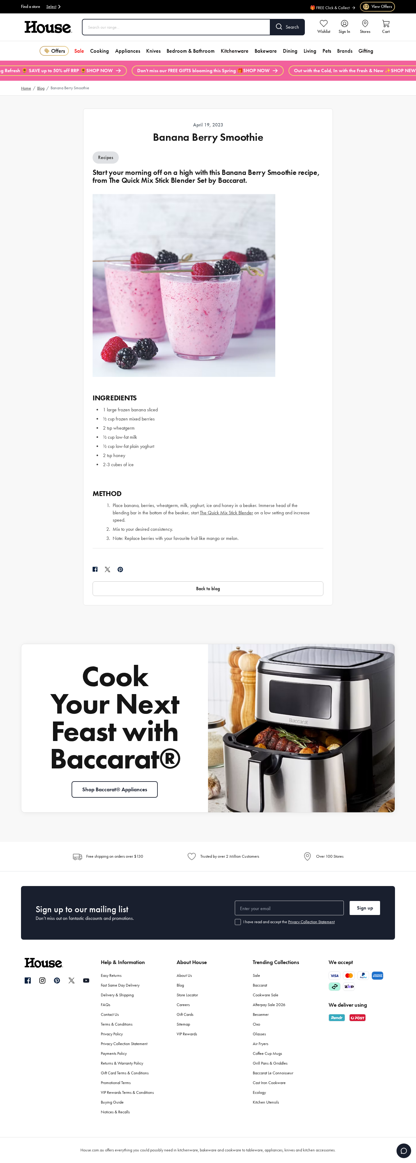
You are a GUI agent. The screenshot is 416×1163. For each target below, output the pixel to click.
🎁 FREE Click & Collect (330, 4)
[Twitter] (72, 980)
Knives (153, 51)
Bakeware (266, 51)
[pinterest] (120, 569)
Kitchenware (235, 51)
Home (26, 88)
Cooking (99, 51)
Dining (290, 51)
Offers (58, 51)
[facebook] (95, 569)
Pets (327, 51)
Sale (79, 51)
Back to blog (208, 588)
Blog (40, 88)
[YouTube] (86, 980)
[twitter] (107, 569)
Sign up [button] (365, 908)
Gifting (365, 51)
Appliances (127, 51)
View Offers (378, 6)
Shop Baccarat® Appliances (114, 789)
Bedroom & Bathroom (191, 51)
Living (310, 51)
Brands (344, 51)
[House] (48, 27)
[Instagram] (42, 980)
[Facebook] (28, 980)
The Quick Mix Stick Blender (226, 513)
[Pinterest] (57, 980)
